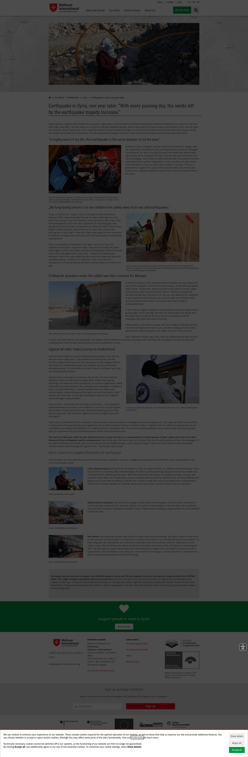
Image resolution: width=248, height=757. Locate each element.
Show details (236, 736)
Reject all (236, 743)
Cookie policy (137, 737)
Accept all (237, 750)
